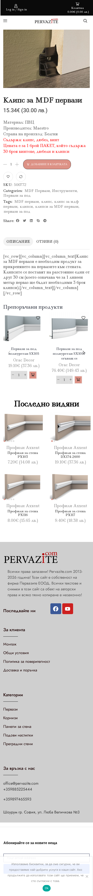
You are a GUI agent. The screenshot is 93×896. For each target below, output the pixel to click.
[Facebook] (55, 608)
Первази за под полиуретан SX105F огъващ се (69, 354)
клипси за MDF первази (57, 206)
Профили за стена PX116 (22, 513)
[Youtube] (67, 608)
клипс (46, 201)
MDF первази (26, 201)
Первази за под (17, 195)
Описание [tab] (18, 241)
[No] (87, 876)
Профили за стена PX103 (22, 454)
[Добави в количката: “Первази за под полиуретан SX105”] (33, 375)
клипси (26, 206)
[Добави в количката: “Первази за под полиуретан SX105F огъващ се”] (78, 380)
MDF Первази (37, 190)
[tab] (18, 241)
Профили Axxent (22, 447)
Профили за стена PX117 (70, 513)
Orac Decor (24, 360)
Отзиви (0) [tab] (47, 241)
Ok (47, 888)
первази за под (17, 211)
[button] (17, 220)
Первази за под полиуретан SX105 (23, 351)
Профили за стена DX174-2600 (70, 454)
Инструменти (64, 190)
